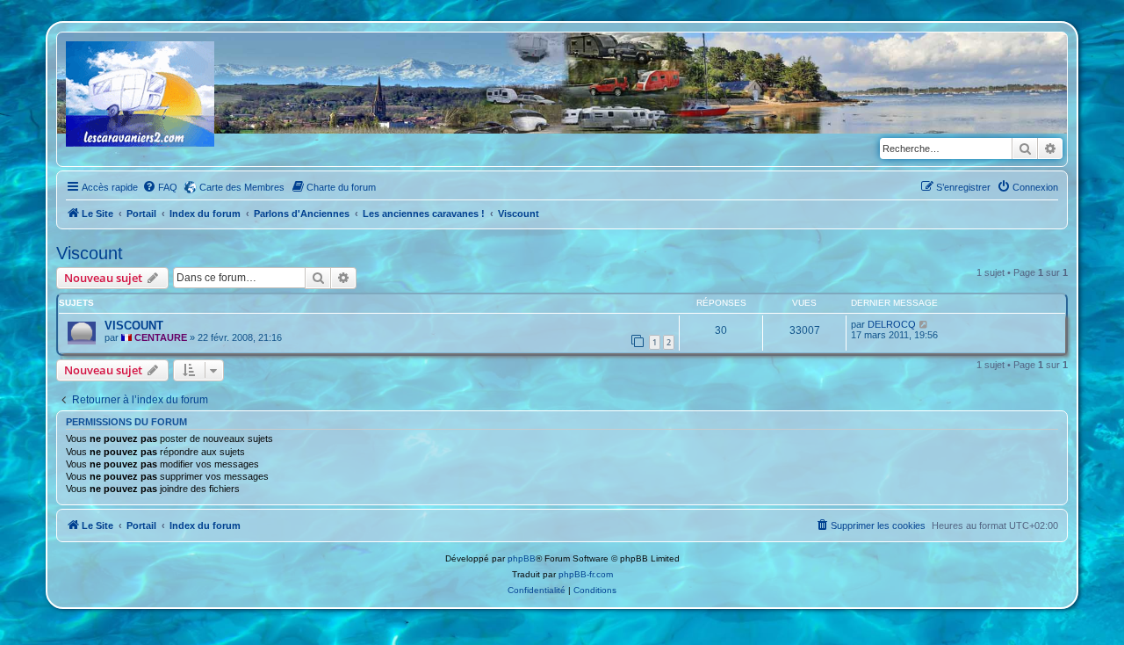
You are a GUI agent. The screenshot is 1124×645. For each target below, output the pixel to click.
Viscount (89, 253)
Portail (141, 213)
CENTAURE (160, 337)
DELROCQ (892, 324)
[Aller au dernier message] (924, 324)
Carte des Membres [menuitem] (242, 187)
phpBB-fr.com (585, 574)
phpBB (522, 558)
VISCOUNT (133, 325)
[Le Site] (141, 99)
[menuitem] (159, 187)
